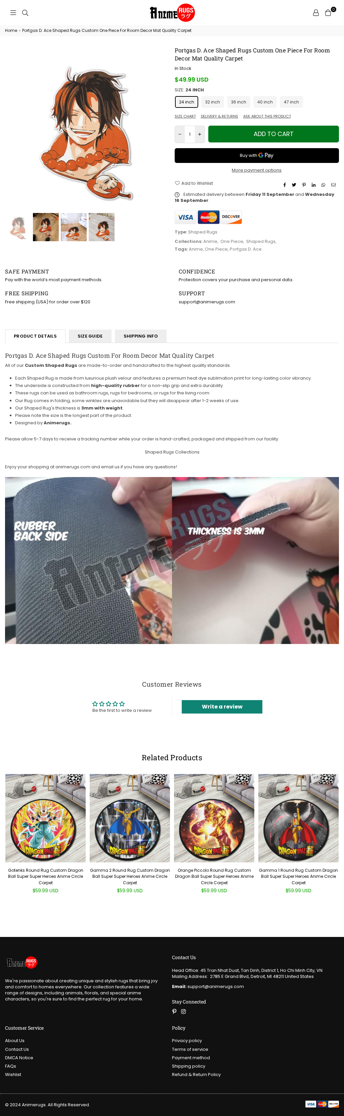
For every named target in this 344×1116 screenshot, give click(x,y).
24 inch (186, 102)
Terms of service (190, 1049)
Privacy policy (187, 1040)
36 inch (238, 102)
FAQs (10, 1066)
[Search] (25, 13)
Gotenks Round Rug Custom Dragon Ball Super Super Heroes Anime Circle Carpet (45, 876)
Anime (210, 241)
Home (11, 30)
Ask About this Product (267, 116)
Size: (189, 90)
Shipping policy (188, 1066)
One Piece (231, 241)
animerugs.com (72, 467)
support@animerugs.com (208, 986)
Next (164, 128)
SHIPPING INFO (141, 336)
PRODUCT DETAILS (35, 336)
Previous (11, 128)
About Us (15, 1040)
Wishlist (13, 1074)
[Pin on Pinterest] (304, 185)
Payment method (191, 1058)
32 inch (212, 102)
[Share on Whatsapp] (324, 185)
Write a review (222, 707)
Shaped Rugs (260, 241)
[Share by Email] (334, 185)
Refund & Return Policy (196, 1074)
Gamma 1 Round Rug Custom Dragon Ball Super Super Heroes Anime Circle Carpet (298, 876)
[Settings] (316, 13)
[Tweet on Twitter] (295, 185)
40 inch (265, 102)
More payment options (257, 170)
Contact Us (17, 1049)
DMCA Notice (19, 1058)
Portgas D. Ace (246, 249)
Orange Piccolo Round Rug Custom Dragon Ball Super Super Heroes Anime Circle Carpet (214, 876)
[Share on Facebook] (286, 185)
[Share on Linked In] (314, 185)
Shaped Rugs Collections (172, 452)
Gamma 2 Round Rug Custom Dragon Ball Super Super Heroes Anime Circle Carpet (130, 876)
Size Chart (185, 116)
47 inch (291, 102)
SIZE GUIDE (90, 336)
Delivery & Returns (219, 116)
